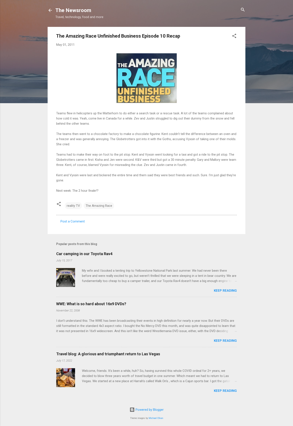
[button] (234, 36)
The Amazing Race (99, 206)
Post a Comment (72, 221)
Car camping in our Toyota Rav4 (84, 253)
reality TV (73, 206)
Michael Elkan (156, 418)
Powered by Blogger (149, 410)
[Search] (242, 10)
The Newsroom (73, 10)
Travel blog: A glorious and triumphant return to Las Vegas (108, 354)
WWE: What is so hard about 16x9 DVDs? (91, 304)
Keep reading (225, 291)
